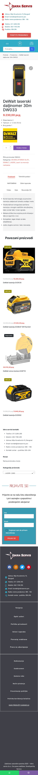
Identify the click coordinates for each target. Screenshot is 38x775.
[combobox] (19, 472)
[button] (31, 68)
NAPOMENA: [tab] (12, 183)
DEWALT (6, 162)
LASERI (12, 162)
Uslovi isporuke (19, 632)
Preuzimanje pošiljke (19, 691)
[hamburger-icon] (7, 43)
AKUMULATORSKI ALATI (20, 160)
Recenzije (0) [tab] (26, 190)
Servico (19, 769)
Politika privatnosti (19, 624)
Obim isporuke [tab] (25, 183)
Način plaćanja (19, 683)
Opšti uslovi (19, 616)
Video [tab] (9, 190)
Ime (5, 513)
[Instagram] (15, 567)
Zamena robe (19, 676)
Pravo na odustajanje (19, 647)
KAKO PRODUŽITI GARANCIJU (19, 705)
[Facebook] (9, 567)
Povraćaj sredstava (19, 639)
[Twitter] (22, 567)
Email (6, 521)
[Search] (32, 49)
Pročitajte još (19, 365)
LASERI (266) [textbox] (18, 473)
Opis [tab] (16, 190)
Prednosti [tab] (11, 177)
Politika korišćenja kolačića (19, 698)
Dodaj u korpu (22, 148)
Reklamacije (19, 661)
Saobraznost (19, 668)
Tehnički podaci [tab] (24, 177)
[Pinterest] (28, 567)
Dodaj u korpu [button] (19, 276)
